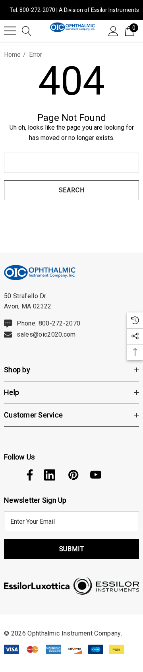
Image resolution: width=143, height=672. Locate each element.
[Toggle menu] (10, 31)
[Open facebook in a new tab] (27, 475)
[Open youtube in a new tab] (95, 475)
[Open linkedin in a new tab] (49, 475)
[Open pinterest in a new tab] (72, 475)
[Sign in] (113, 30)
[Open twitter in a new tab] (9, 475)
